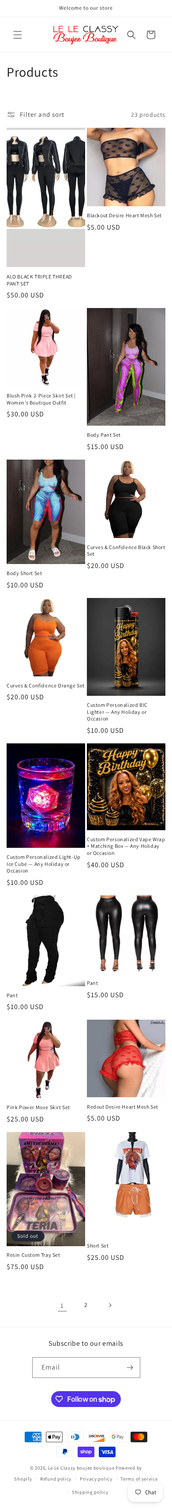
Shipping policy (90, 1492)
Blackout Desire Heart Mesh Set (124, 215)
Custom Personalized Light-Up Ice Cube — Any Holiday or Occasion (44, 864)
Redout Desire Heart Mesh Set (122, 1106)
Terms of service (138, 1479)
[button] (17, 35)
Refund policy (55, 1479)
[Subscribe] (130, 1367)
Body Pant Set (104, 434)
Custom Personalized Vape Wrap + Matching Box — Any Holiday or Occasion (126, 846)
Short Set (97, 1245)
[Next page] (110, 1305)
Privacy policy (96, 1479)
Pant (12, 995)
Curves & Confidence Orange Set (46, 685)
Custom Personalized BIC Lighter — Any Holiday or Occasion (117, 712)
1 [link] (62, 1305)
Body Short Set (24, 573)
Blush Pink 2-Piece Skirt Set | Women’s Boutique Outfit (41, 399)
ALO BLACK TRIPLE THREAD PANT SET (39, 280)
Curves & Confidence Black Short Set (126, 550)
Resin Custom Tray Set (33, 1254)
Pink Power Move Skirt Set (38, 1107)
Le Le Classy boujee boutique (82, 1468)
